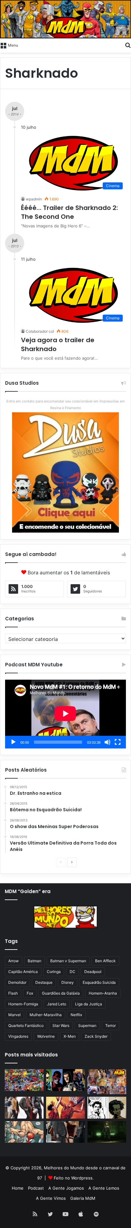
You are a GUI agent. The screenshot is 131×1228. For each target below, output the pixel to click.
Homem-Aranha (103, 993)
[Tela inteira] (117, 742)
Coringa (54, 971)
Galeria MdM (82, 1198)
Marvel (14, 1014)
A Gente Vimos (51, 1198)
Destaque (43, 982)
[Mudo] (107, 742)
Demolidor (17, 982)
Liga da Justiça (88, 1004)
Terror (110, 1025)
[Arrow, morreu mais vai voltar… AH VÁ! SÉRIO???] (106, 1132)
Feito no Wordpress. (74, 1177)
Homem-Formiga (23, 1004)
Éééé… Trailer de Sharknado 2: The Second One (69, 212)
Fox (30, 993)
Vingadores (18, 1036)
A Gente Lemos (103, 1188)
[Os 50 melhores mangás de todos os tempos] (65, 1108)
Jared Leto (56, 1004)
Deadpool (92, 971)
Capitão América (23, 971)
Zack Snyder (96, 1036)
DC (72, 971)
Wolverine (46, 1036)
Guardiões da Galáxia (61, 993)
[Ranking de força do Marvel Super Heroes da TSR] (65, 1080)
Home (18, 1188)
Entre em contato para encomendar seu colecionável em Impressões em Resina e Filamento (65, 404)
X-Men (70, 1036)
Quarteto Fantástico (26, 1025)
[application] (65, 714)
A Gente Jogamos (66, 1188)
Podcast (36, 1188)
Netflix (76, 1014)
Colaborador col (40, 331)
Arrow (13, 960)
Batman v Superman (68, 960)
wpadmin (34, 199)
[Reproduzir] (13, 742)
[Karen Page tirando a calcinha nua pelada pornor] (65, 1132)
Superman (87, 1025)
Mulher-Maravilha (46, 1014)
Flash (13, 993)
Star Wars (60, 1025)
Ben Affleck (105, 960)
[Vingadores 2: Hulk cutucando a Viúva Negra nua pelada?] (24, 1108)
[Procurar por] (128, 44)
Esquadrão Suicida (99, 982)
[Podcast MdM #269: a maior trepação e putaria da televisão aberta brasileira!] (106, 1081)
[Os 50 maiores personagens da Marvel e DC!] (24, 1080)
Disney (67, 982)
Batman (34, 960)
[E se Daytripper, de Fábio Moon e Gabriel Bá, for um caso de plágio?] (106, 1108)
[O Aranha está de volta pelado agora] (24, 1132)
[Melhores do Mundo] (65, 19)
